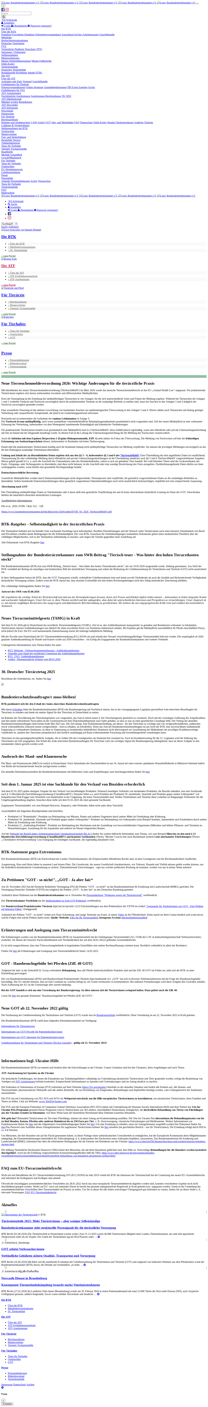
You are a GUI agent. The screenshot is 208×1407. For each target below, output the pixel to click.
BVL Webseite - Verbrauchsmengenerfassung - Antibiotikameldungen (43, 650)
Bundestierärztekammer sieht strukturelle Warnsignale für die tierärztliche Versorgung (58, 1227)
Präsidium (6, 34)
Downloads (7, 110)
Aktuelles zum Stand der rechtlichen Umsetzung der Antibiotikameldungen (46, 653)
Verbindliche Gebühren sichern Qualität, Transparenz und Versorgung (48, 1255)
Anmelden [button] (8, 22)
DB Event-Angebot (77, 87)
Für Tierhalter (8, 160)
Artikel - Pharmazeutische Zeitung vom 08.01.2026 (34, 659)
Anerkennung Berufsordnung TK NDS (51, 96)
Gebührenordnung (10, 172)
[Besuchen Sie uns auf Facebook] (3, 10)
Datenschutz (7, 113)
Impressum (7, 1384)
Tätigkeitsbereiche (10, 143)
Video (121, 914)
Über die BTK (8, 31)
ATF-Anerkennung (11, 93)
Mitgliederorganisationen (22, 247)
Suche (13, 204)
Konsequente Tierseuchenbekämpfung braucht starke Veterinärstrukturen (50, 1285)
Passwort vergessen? (41, 25)
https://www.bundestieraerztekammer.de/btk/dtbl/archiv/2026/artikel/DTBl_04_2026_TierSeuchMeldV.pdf (56, 511)
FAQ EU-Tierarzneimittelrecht (40, 1192)
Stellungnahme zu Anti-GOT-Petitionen (66, 900)
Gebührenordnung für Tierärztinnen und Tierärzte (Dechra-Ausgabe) (36, 1042)
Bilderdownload (18, 363)
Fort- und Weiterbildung (13, 137)
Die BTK (6, 28)
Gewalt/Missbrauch (11, 157)
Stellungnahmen (9, 55)
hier (42, 542)
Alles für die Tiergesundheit (84, 917)
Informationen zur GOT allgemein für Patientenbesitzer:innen (32, 1037)
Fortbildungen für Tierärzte (15, 84)
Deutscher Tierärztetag (12, 43)
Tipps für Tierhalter (11, 146)
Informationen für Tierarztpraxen (18, 1026)
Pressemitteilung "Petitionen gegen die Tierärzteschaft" (114, 895)
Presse (4, 175)
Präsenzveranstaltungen (13, 87)
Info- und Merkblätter (63, 122)
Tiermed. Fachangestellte (14, 148)
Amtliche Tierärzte (143, 122)
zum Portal (9, 256)
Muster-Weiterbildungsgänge (16, 61)
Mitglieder (6, 37)
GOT (48, 122)
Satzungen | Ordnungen (13, 52)
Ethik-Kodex (8, 64)
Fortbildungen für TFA (13, 90)
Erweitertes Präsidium (23, 34)
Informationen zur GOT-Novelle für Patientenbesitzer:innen (31, 1031)
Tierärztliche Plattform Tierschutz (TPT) (21, 49)
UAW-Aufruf (38, 122)
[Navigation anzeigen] (197, 3)
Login (7, 25)
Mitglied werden (9, 102)
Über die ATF (8, 78)
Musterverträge (9, 134)
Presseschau (44, 181)
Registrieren (21, 25)
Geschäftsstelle (107, 34)
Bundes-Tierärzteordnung (120, 122)
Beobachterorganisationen (14, 40)
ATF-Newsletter (9, 105)
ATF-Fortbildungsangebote (24, 276)
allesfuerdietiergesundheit (134, 917)
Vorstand (27, 81)
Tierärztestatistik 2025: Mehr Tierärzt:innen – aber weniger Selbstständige (50, 1221)
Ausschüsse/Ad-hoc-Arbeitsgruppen (80, 34)
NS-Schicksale (9, 20)
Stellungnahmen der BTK (14, 128)
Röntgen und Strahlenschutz (15, 122)
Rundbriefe (7, 151)
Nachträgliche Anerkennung (15, 96)
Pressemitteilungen (19, 360)
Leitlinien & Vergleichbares (15, 125)
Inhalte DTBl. (35, 72)
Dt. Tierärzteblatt (18, 250)
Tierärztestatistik (9, 66)
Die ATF (5, 75)
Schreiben (17, 709)
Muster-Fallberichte (42, 61)
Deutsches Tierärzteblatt (13, 69)
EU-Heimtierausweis (12, 169)
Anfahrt (30, 1384)
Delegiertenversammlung (48, 34)
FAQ (76, 122)
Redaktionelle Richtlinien (14, 72)
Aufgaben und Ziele (11, 81)
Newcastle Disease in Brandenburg (24, 1278)
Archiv (91, 87)
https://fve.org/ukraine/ (94, 1087)
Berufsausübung (9, 119)
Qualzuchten (7, 131)
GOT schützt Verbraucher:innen (22, 1249)
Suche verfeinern (10, 226)
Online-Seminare (34, 87)
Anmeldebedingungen (55, 87)
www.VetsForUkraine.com (53, 1101)
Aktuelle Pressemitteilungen (15, 181)
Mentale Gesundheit (11, 154)
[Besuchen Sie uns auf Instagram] (7, 10)
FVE (3, 46)
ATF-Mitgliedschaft (11, 99)
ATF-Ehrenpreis (9, 107)
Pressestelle (7, 178)
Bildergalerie (7, 192)
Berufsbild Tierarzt (10, 140)
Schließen (7, 1404)
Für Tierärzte (7, 116)
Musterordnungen (10, 58)
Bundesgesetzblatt (106, 1015)
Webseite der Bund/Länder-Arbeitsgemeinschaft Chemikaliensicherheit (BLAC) (51, 833)
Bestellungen (25, 102)
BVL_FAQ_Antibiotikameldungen (26, 656)
